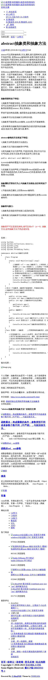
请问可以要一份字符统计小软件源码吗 (27, 616)
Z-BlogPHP (16, 676)
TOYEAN (35, 676)
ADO (13, 525)
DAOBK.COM (33, 665)
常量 (3, 495)
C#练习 (14, 518)
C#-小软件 (24, 17)
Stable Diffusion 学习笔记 (21, 561)
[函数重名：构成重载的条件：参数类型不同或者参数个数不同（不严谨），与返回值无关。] (24, 417)
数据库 (11, 19)
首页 (13, 37)
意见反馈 (29, 662)
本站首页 (12, 12)
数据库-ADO (26, 22)
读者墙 (19, 662)
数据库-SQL (13, 22)
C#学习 (11, 14)
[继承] (4, 471)
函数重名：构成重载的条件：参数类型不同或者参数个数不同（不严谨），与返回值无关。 (23, 425)
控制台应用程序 (17, 401)
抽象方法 (29, 401)
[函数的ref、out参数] (10, 443)
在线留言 (12, 27)
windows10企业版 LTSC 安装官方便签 (27, 537)
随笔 (12, 25)
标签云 (10, 662)
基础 (8, 401)
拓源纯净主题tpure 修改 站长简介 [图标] (28, 549)
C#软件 (14, 516)
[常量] (4, 490)
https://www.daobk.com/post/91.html (25, 397)
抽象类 (36, 401)
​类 (25, 401)
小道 (3, 50)
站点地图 (40, 662)
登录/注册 (5, 7)
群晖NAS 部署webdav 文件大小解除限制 (28, 575)
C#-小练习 (12, 17)
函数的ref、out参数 (11, 448)
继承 (3, 476)
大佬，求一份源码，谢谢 (21, 641)
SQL (13, 523)
